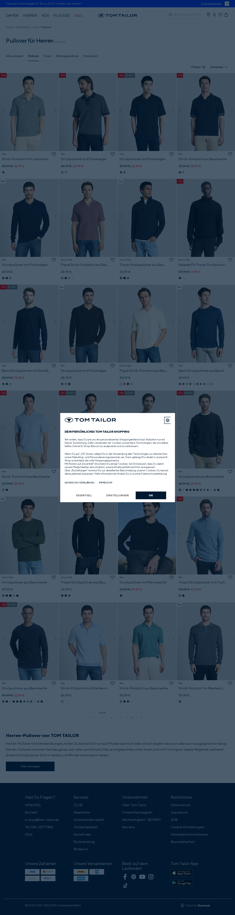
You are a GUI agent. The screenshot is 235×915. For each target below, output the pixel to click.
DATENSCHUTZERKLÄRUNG (80, 482)
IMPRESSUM (105, 482)
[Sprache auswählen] (168, 420)
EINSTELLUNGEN (117, 495)
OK (151, 495)
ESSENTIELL (84, 495)
